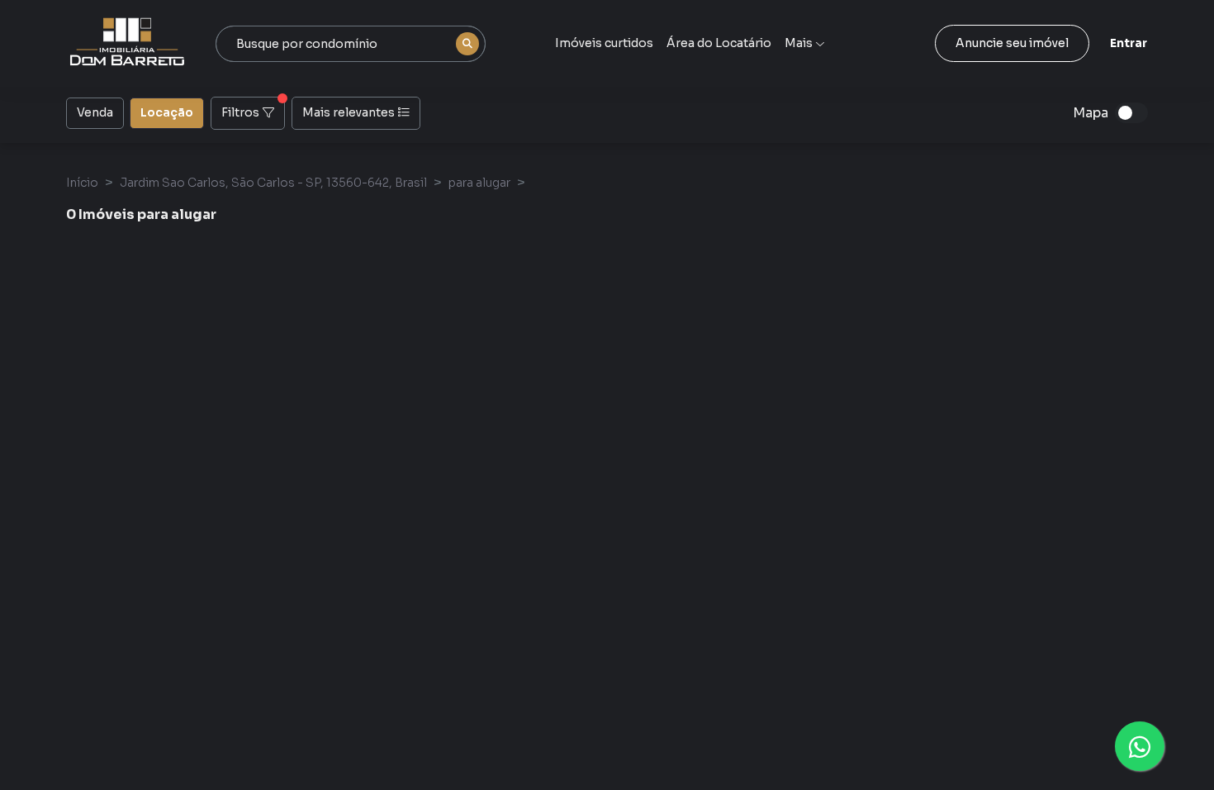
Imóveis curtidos (604, 43)
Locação (166, 112)
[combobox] (351, 44)
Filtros (240, 112)
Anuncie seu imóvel (1012, 43)
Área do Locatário (718, 43)
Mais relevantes (348, 112)
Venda (95, 112)
